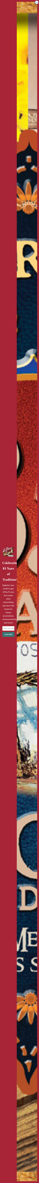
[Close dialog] (36, 2)
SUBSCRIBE (8, 634)
